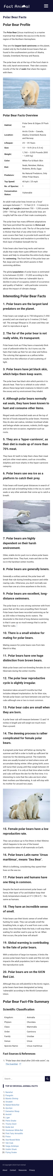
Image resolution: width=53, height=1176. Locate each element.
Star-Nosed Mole (12, 1140)
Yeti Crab (9, 1143)
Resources (23, 1170)
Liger (7, 1117)
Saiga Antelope (12, 1146)
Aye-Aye (8, 1108)
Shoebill (8, 1102)
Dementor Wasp (12, 1111)
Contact (13, 1170)
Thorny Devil (10, 1124)
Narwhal (9, 1092)
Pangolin (9, 1095)
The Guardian (12, 1064)
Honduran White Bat (14, 1130)
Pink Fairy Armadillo (14, 1133)
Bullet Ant (9, 1127)
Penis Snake (10, 1121)
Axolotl (8, 1114)
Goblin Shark (11, 1149)
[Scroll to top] (49, 1172)
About (5, 1170)
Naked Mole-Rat (12, 1105)
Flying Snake (11, 1152)
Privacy (32, 1170)
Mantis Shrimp (11, 1098)
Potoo (8, 1136)
